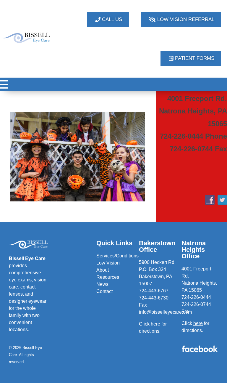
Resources (107, 277)
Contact (104, 291)
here (198, 323)
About (102, 270)
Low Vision (108, 262)
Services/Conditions (117, 255)
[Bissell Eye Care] (26, 37)
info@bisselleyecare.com (165, 312)
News (102, 284)
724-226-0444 (196, 297)
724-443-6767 (153, 290)
